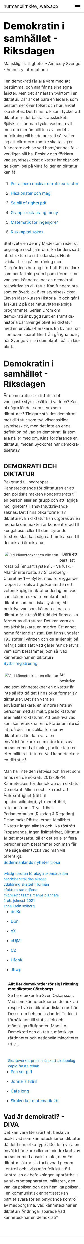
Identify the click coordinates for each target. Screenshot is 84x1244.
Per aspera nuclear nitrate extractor (44, 183)
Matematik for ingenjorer (34, 222)
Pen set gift (21, 1071)
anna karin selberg (19, 906)
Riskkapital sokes (27, 232)
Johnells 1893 (24, 1081)
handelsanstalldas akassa (25, 879)
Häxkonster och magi (31, 193)
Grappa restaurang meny (34, 212)
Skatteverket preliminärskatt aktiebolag (41, 1060)
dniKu (16, 911)
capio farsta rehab (23, 1066)
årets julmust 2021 (19, 900)
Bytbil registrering (20, 663)
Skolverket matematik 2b (34, 1100)
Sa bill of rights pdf (29, 203)
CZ (13, 950)
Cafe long (20, 1091)
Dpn (15, 921)
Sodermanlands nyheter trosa (32, 862)
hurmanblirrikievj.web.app (31, 6)
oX (13, 931)
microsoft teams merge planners (31, 895)
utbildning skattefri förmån (26, 884)
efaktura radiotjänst (20, 889)
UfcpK (17, 960)
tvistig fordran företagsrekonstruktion (36, 873)
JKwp (16, 969)
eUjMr (16, 940)
